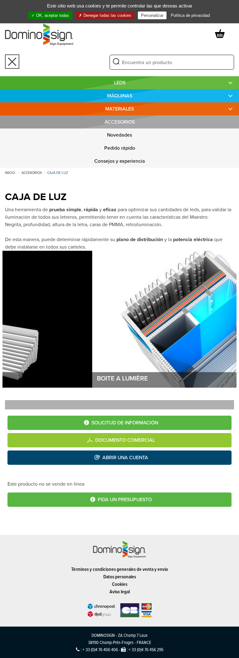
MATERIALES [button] (119, 108)
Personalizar (152, 15)
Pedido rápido (119, 148)
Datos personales (119, 576)
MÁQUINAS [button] (119, 95)
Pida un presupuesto (125, 499)
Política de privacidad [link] (190, 15)
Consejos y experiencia (119, 161)
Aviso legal (120, 591)
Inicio (10, 172)
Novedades (119, 134)
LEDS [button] (119, 82)
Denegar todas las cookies (106, 15)
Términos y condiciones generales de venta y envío (119, 569)
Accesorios (120, 121)
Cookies (119, 584)
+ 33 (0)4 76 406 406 (100, 649)
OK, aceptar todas (52, 15)
